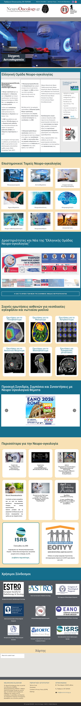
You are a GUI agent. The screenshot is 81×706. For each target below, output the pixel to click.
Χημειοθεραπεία (13, 207)
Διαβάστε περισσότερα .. (21, 558)
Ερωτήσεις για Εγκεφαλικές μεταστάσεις (66, 350)
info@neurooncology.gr (64, 692)
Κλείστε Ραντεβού (41, 1)
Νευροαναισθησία (40, 228)
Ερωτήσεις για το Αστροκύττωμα (67, 318)
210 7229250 (26, 2)
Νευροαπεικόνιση (40, 207)
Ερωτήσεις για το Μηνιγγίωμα (40, 318)
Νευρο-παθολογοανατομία (13, 228)
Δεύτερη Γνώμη (52, 1)
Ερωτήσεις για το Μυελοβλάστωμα (40, 349)
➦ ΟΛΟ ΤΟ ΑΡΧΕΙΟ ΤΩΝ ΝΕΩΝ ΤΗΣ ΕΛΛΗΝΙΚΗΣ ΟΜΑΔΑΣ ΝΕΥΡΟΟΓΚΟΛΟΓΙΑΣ (40, 294)
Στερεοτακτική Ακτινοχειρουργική (67, 185)
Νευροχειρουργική (13, 185)
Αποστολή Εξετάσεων (64, 1)
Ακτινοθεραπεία (40, 185)
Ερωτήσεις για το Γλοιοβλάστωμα (14, 318)
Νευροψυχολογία (67, 207)
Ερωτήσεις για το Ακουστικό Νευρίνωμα (14, 349)
